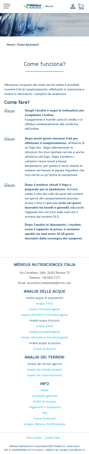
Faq (44, 412)
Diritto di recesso (44, 401)
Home (10, 44)
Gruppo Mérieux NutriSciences (44, 424)
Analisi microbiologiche (44, 309)
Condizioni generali (44, 396)
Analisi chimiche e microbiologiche (44, 314)
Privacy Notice (34, 437)
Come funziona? (44, 418)
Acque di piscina (44, 348)
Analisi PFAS (44, 303)
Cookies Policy (52, 437)
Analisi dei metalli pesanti (44, 369)
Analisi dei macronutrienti (44, 375)
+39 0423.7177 (50, 277)
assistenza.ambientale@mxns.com (49, 283)
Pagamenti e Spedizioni (45, 407)
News (44, 390)
